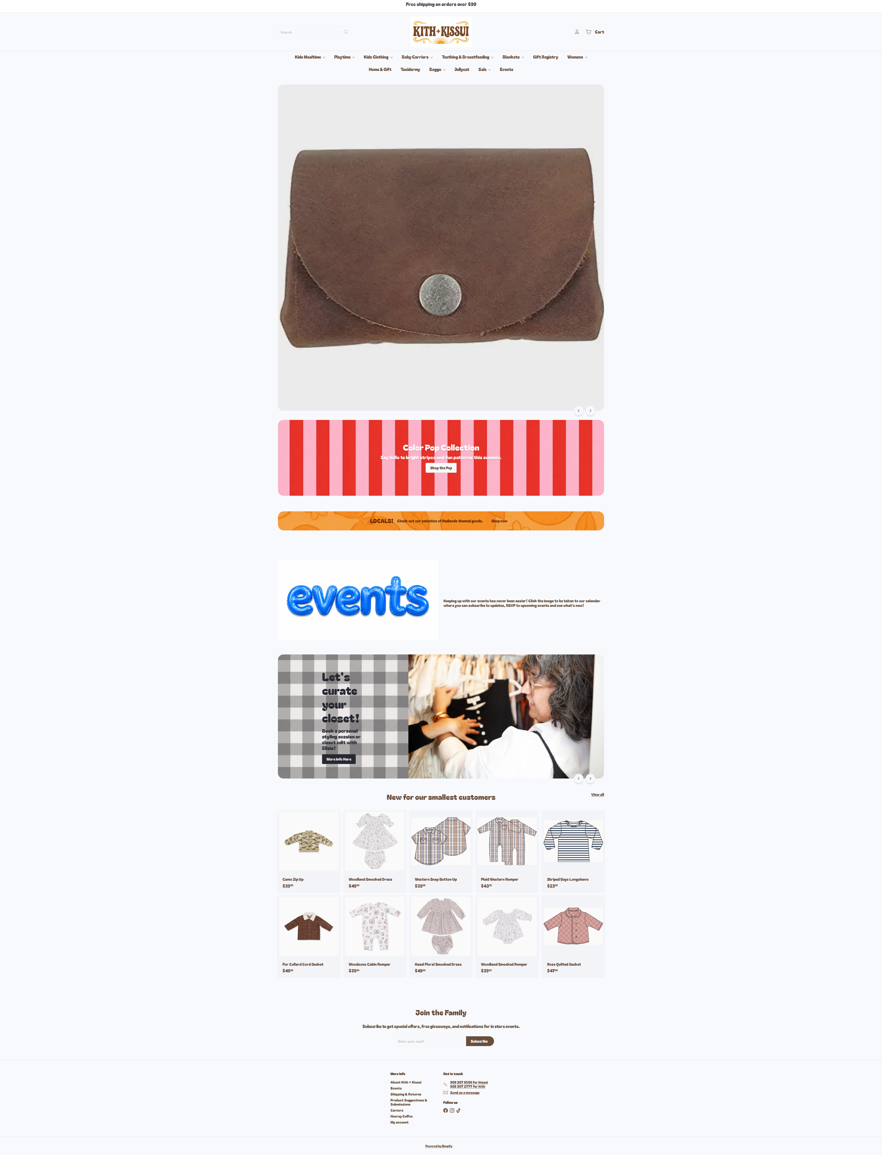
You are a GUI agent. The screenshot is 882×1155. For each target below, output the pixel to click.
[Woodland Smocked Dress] (375, 851)
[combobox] (314, 31)
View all (597, 794)
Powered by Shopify (438, 1146)
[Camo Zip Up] (308, 851)
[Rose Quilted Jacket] (573, 936)
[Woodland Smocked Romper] (507, 936)
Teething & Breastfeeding (466, 57)
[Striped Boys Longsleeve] (573, 851)
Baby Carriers (415, 57)
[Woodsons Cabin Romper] (375, 936)
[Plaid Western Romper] (507, 851)
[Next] (590, 410)
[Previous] (578, 410)
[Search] (345, 31)
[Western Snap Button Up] (441, 851)
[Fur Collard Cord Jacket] (308, 936)
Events (506, 69)
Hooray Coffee (401, 1116)
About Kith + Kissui (405, 1082)
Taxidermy (410, 69)
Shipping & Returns (405, 1094)
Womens (575, 57)
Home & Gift (380, 69)
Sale (482, 69)
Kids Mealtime (308, 57)
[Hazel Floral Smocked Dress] (441, 936)
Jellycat (462, 69)
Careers (396, 1110)
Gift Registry (545, 57)
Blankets (511, 57)
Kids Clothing (376, 57)
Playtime (342, 57)
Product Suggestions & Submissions (408, 1102)
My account (399, 1122)
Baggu (435, 69)
